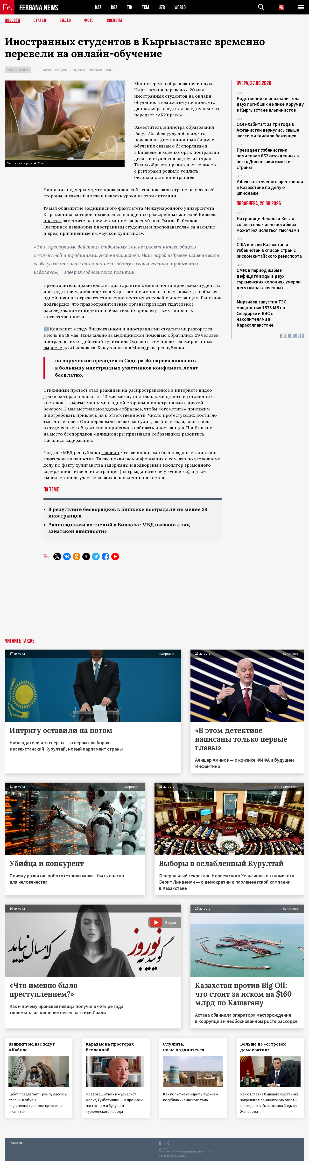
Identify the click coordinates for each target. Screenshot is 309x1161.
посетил (52, 220)
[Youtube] (115, 556)
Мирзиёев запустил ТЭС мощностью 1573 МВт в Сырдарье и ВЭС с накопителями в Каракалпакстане (261, 313)
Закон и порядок (54, 70)
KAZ (98, 7)
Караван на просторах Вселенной (110, 1047)
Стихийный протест (65, 390)
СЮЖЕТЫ (114, 20)
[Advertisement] (154, 602)
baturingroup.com (191, 1151)
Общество (77, 70)
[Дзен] (86, 556)
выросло (52, 347)
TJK (129, 7)
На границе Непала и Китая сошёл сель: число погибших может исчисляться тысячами (268, 224)
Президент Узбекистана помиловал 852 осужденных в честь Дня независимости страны (268, 158)
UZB (162, 7)
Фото (89, 20)
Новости (12, 20)
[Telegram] (96, 556)
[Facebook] (105, 556)
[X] (57, 556)
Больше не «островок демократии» (263, 1047)
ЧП (36, 70)
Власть (111, 70)
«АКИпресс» (168, 115)
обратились (181, 335)
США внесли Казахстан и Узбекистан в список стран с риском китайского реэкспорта (269, 250)
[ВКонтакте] (67, 556)
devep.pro (180, 1155)
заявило (110, 452)
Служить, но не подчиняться (183, 1047)
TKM (145, 7)
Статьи (40, 20)
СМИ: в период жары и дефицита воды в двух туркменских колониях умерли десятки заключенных (269, 278)
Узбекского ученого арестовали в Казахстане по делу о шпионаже (270, 187)
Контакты (17, 1142)
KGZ (114, 7)
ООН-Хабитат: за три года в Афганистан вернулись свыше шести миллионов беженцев (268, 130)
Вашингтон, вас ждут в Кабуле (31, 1047)
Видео (65, 20)
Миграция (96, 70)
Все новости (292, 335)
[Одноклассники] (76, 556)
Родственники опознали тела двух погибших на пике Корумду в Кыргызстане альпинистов (270, 104)
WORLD (180, 7)
